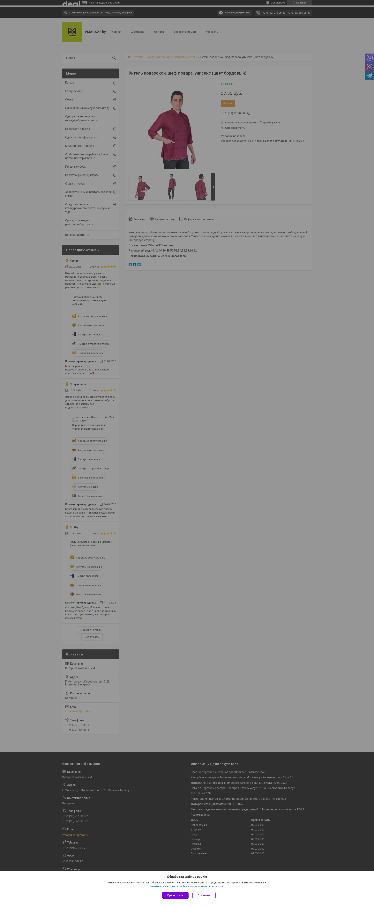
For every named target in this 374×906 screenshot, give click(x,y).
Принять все (175, 895)
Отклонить (204, 895)
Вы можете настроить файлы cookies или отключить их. (185, 886)
